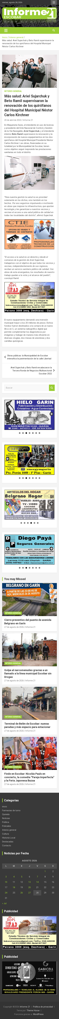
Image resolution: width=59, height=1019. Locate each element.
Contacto (6, 845)
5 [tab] (33, 433)
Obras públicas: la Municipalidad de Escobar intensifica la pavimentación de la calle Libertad (29, 357)
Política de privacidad (43, 1006)
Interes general (13, 91)
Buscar (52, 388)
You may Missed (15, 579)
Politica (5, 822)
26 (21, 892)
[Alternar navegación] (6, 30)
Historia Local (8, 837)
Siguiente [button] (51, 504)
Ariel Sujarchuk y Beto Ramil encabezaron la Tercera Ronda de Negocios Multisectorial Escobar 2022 (31, 370)
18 (14, 887)
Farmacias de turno (11, 810)
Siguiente (51, 414)
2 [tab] (23, 433)
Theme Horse (33, 1010)
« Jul (4, 903)
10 (6, 882)
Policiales (6, 826)
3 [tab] (26, 433)
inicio (4, 806)
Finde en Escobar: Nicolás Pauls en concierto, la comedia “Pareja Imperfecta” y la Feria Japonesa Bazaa (29, 777)
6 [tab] (36, 433)
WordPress (38, 1014)
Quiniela (5, 814)
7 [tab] (39, 433)
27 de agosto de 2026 (14, 627)
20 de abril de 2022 (12, 120)
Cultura (5, 834)
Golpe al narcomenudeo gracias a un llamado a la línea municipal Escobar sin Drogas (27, 673)
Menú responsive (54, 2)
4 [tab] (29, 433)
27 (29, 892)
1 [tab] (19, 433)
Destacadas (7, 841)
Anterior (8, 414)
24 (6, 892)
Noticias (6, 818)
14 (37, 882)
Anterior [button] (8, 504)
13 (29, 882)
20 (29, 887)
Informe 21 (28, 120)
